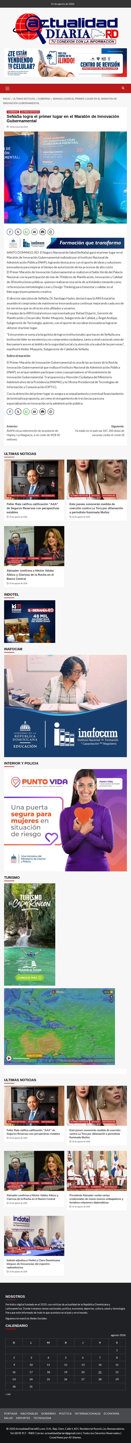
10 (31, 1364)
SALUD (8, 1417)
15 (117, 1364)
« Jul (7, 1394)
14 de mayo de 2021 (19, 127)
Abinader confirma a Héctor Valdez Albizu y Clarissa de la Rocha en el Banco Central (30, 574)
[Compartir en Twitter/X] (18, 232)
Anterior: (33, 433)
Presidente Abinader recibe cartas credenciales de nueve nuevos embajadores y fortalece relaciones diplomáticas (96, 1199)
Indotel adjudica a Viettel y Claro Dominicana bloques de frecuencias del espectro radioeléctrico (33, 1264)
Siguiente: (99, 431)
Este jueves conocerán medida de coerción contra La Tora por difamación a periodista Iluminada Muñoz (96, 508)
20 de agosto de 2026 (18, 517)
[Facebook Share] (10, 232)
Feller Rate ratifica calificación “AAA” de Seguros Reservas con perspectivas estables (33, 508)
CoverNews (56, 1437)
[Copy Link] (51, 232)
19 (65, 1372)
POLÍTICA (65, 1413)
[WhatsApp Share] (26, 232)
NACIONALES (48, 496)
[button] (7, 88)
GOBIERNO (13, 112)
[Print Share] (42, 232)
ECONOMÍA (33, 496)
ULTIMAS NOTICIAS (30, 112)
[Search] (123, 88)
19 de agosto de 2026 (18, 1272)
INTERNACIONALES (87, 1413)
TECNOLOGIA (42, 1248)
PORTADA (10, 1413)
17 (31, 1372)
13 (82, 1364)
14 (99, 1364)
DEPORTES (23, 1417)
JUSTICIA (95, 496)
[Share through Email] (34, 232)
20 (82, 1372)
